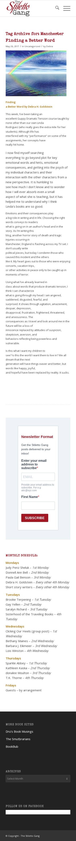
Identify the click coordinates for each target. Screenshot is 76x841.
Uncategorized (32, 46)
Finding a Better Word (30, 41)
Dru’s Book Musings (19, 731)
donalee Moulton (17, 673)
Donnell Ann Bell (17, 572)
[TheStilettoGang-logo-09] (31, 8)
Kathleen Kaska (16, 668)
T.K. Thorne (14, 678)
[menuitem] (55, 8)
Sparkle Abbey (16, 663)
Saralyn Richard (16, 609)
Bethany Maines (17, 641)
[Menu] (64, 8)
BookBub (12, 746)
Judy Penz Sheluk (17, 567)
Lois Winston (15, 651)
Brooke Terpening (18, 599)
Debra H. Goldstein (19, 582)
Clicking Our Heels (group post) (27, 631)
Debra (49, 46)
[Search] (55, 8)
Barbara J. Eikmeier (19, 646)
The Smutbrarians (18, 739)
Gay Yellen (13, 604)
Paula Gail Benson (18, 577)
